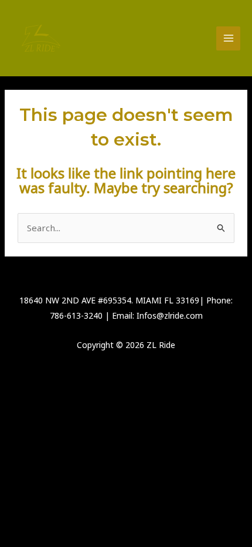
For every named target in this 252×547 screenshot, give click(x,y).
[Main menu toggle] (228, 38)
